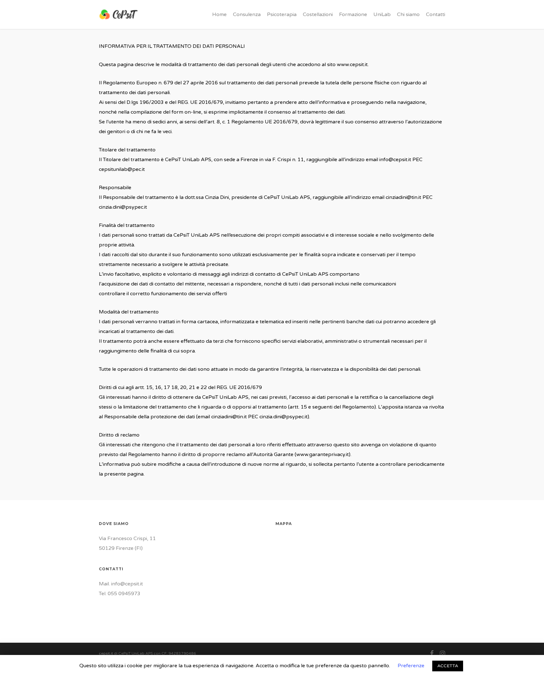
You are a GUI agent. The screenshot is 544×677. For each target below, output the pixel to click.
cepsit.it (106, 653)
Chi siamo (408, 14)
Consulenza (247, 14)
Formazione (353, 14)
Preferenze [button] (411, 666)
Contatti (435, 14)
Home (219, 14)
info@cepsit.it (127, 584)
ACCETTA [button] (447, 666)
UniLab (382, 14)
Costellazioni (318, 14)
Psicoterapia (282, 14)
